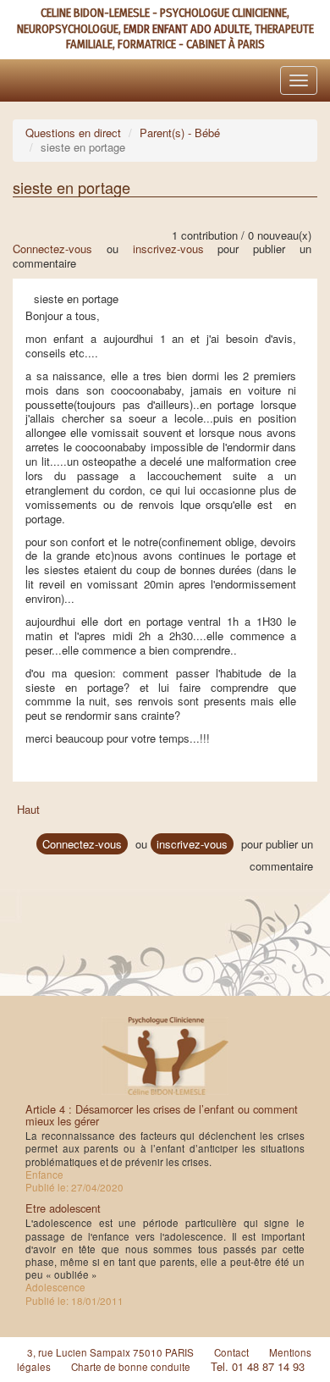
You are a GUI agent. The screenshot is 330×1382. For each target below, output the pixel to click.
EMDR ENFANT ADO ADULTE (187, 29)
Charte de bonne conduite (130, 1367)
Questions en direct (73, 132)
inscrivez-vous (168, 248)
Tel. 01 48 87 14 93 (258, 1366)
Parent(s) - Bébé (180, 132)
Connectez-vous (52, 248)
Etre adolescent (63, 1208)
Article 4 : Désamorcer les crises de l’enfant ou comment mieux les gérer (161, 1115)
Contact (231, 1352)
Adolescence (55, 1287)
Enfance (44, 1174)
